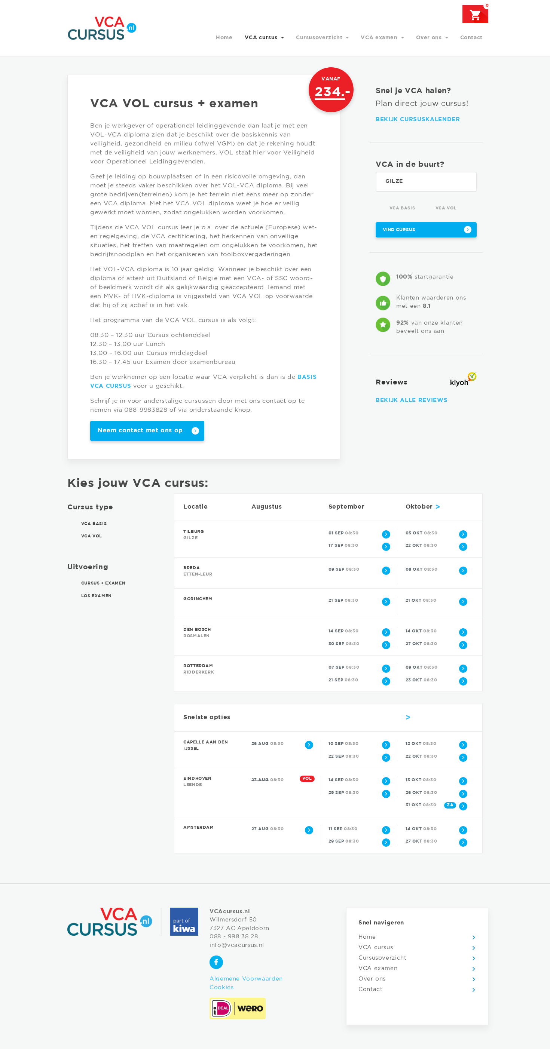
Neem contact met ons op (140, 430)
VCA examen (380, 38)
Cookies (221, 987)
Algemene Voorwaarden (246, 978)
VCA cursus (262, 38)
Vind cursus (399, 230)
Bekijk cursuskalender (418, 119)
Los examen (96, 596)
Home (224, 38)
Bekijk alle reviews (411, 400)
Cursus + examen (102, 584)
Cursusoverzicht (320, 38)
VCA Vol (445, 208)
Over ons (430, 38)
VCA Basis (401, 208)
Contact (471, 38)
